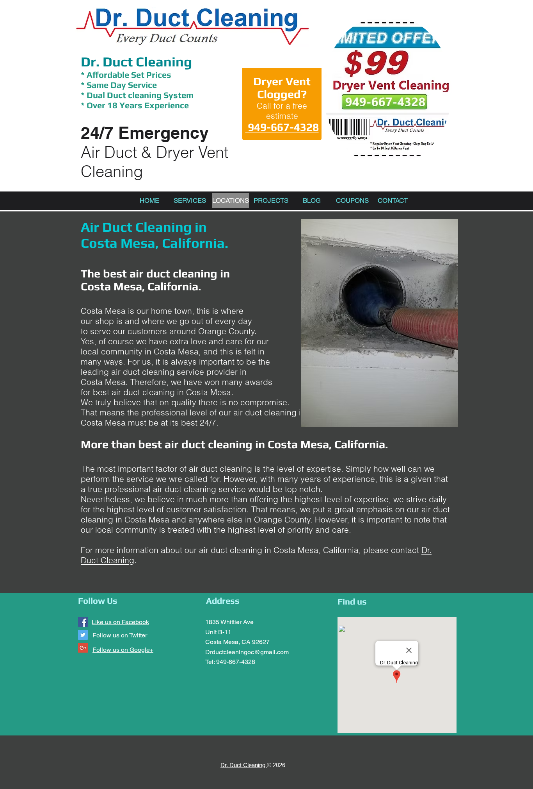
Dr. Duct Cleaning (136, 62)
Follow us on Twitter (119, 635)
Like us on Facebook (120, 622)
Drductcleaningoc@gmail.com (247, 652)
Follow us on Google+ (122, 649)
